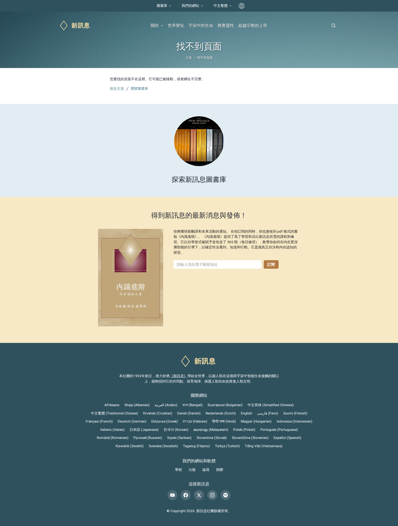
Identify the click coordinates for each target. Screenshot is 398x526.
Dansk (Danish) (189, 413)
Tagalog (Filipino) (196, 446)
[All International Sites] (241, 6)
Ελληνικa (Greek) (164, 421)
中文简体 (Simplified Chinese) (271, 405)
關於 (155, 25)
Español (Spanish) (287, 438)
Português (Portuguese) (279, 430)
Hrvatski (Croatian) (157, 413)
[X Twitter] (199, 495)
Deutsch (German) (132, 421)
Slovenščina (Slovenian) (250, 438)
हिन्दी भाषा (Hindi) (224, 421)
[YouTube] (172, 495)
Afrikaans (111, 405)
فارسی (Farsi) (267, 413)
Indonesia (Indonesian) (294, 421)
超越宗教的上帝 (252, 25)
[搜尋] (333, 25)
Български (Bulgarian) (225, 405)
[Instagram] (212, 495)
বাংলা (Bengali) (192, 405)
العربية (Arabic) (166, 405)
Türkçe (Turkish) (227, 446)
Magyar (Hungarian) (256, 421)
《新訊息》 (178, 376)
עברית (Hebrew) (195, 421)
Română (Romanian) (113, 438)
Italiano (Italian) (112, 430)
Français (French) (99, 421)
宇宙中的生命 (200, 25)
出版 (192, 470)
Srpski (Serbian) (179, 438)
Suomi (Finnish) (295, 413)
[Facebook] (186, 495)
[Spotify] (226, 495)
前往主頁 (117, 88)
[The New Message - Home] (75, 26)
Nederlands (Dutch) (221, 413)
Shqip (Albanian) (137, 405)
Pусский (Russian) (147, 438)
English (246, 413)
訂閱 (271, 264)
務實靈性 (225, 25)
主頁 (189, 58)
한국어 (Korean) (176, 430)
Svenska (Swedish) (163, 446)
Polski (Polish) (244, 430)
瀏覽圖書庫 (139, 88)
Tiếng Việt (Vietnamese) (264, 446)
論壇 (205, 470)
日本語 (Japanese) (144, 430)
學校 (178, 470)
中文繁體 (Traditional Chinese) (114, 413)
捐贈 (219, 470)
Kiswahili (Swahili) (130, 446)
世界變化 (176, 25)
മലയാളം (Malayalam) (210, 430)
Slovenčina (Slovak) (212, 438)
